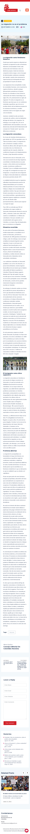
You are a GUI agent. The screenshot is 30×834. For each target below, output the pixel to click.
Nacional (12, 632)
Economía (8, 21)
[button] (27, 10)
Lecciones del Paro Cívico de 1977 (8, 663)
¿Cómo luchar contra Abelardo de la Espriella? (14, 750)
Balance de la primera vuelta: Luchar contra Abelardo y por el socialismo (14, 755)
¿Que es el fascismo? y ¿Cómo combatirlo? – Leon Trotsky (16, 744)
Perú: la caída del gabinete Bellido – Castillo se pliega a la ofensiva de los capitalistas (22, 665)
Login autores (11, 10)
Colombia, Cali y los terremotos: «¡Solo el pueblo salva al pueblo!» (15, 738)
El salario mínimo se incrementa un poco (15, 793)
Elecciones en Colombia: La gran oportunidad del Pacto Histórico (13, 761)
